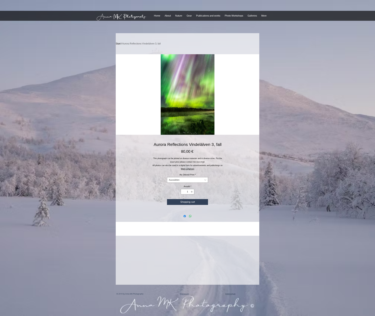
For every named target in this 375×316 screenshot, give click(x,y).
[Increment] (192, 191)
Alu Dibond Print (187, 174)
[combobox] (187, 180)
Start (118, 43)
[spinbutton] (187, 191)
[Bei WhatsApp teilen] (190, 216)
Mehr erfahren (187, 169)
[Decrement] (183, 191)
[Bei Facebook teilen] (184, 216)
